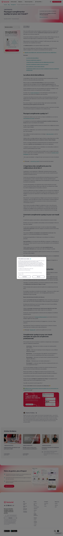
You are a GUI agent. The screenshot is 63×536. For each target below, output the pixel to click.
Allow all (38, 276)
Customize (24, 276)
